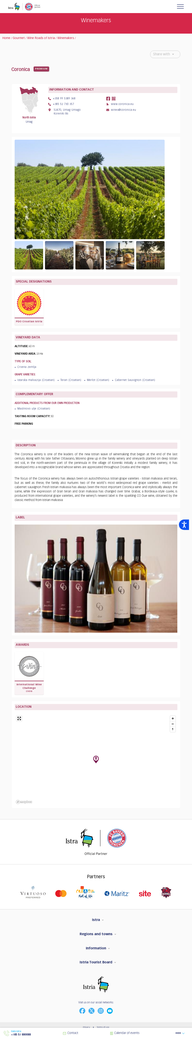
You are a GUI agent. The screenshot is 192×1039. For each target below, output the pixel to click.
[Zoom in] (173, 718)
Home (6, 38)
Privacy (86, 1027)
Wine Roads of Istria (41, 38)
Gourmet (19, 38)
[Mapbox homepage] (24, 802)
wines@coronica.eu (123, 110)
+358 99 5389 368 (64, 98)
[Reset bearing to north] (173, 729)
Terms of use (103, 1027)
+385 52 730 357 (63, 104)
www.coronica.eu (122, 104)
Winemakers (65, 38)
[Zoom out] (173, 724)
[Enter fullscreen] (19, 718)
